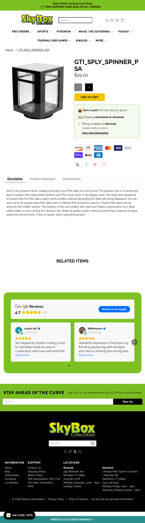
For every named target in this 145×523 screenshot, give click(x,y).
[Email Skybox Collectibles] (80, 452)
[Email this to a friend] (103, 164)
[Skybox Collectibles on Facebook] (65, 452)
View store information (95, 133)
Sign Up (128, 401)
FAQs (31, 486)
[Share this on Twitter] (77, 164)
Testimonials (12, 475)
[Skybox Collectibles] (37, 20)
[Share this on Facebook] (86, 164)
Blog (7, 471)
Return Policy (35, 475)
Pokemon (64, 31)
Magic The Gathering (94, 31)
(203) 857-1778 (71, 478)
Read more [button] (22, 355)
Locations (10, 478)
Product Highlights (42, 178)
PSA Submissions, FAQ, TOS (44, 478)
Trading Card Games (52, 40)
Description (15, 178)
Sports (42, 31)
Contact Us (34, 467)
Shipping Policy (37, 471)
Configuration (71, 178)
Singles (82, 40)
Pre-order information (40, 482)
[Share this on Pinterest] (95, 164)
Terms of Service (78, 499)
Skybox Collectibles (32, 499)
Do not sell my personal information (112, 499)
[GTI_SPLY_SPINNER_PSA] (38, 91)
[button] (72, 519)
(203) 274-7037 (110, 482)
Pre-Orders (20, 31)
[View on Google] (18, 330)
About (8, 467)
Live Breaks (11, 482)
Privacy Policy (56, 499)
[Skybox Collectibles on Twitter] (75, 452)
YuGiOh (123, 31)
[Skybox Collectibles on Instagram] (70, 452)
